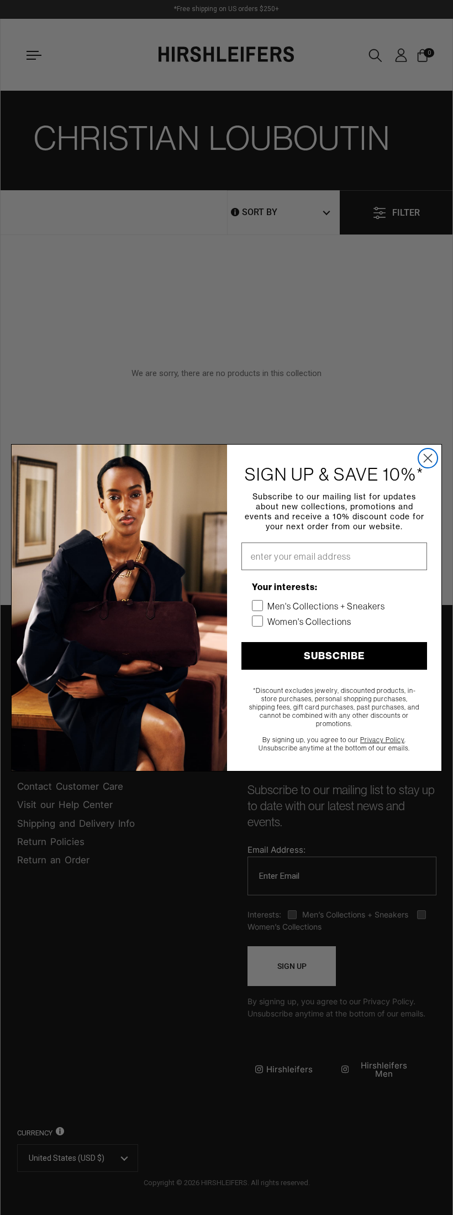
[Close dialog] (428, 458)
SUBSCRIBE (334, 655)
